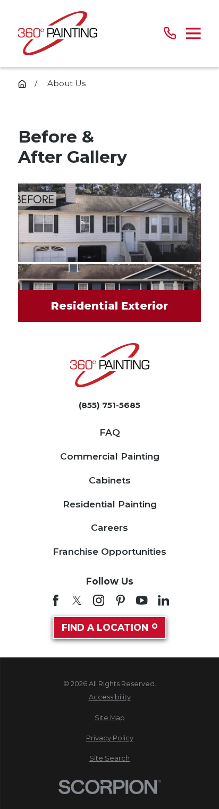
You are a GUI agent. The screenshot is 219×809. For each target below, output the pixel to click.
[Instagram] (98, 600)
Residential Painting (110, 504)
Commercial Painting (109, 456)
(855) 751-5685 (109, 405)
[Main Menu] (193, 33)
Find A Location (105, 627)
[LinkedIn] (163, 600)
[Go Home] (22, 84)
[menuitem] (109, 697)
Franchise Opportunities (109, 551)
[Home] (57, 33)
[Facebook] (55, 600)
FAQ (109, 432)
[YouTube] (141, 600)
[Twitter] (76, 600)
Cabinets (110, 480)
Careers (109, 527)
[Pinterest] (120, 600)
